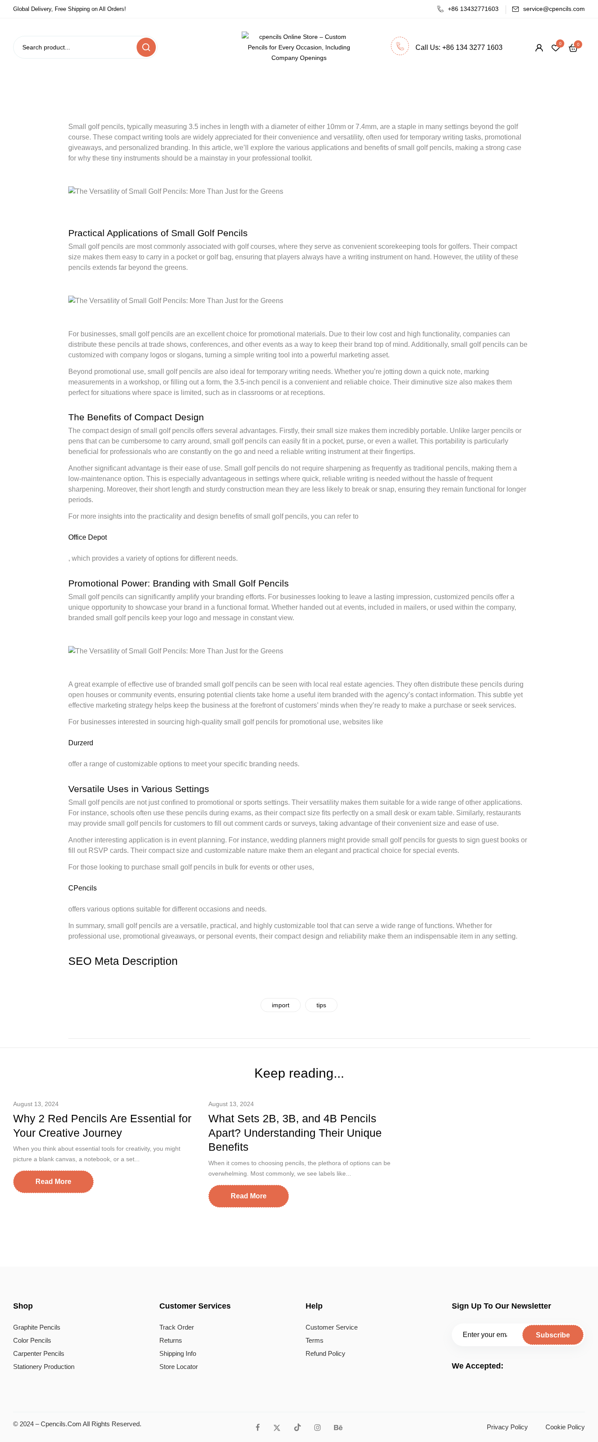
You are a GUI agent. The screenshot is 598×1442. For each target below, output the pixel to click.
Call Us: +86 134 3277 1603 (459, 47)
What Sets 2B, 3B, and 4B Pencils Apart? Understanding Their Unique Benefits (295, 1132)
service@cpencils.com (554, 8)
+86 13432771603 (473, 8)
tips (321, 1005)
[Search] (146, 47)
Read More (53, 1181)
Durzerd (80, 743)
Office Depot (87, 537)
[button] (573, 47)
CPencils (82, 888)
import (280, 1005)
